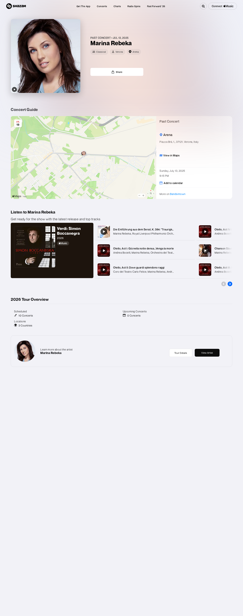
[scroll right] (230, 284)
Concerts (102, 6)
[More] (189, 231)
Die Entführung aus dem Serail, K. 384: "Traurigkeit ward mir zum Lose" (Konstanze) (164, 229)
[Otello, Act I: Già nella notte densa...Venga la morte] (104, 250)
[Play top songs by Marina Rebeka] (14, 89)
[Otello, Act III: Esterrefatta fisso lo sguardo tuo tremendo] (205, 269)
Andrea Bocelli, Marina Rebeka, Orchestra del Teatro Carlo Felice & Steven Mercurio (162, 252)
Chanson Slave (224, 248)
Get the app (83, 6)
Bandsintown (177, 194)
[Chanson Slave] (205, 250)
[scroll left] (223, 284)
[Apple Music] (73, 243)
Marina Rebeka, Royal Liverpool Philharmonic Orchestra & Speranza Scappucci (159, 233)
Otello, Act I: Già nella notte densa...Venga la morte (143, 248)
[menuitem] (83, 6)
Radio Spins (134, 6)
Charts (117, 6)
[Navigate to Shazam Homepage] (16, 6)
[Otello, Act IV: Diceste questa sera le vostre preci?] (205, 231)
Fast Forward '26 (156, 6)
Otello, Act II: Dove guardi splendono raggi (139, 267)
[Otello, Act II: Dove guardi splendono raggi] (104, 269)
